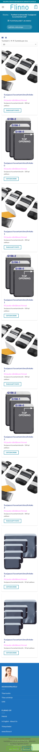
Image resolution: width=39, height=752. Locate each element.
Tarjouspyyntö (12, 110)
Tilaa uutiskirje (7, 697)
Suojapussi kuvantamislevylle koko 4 (18, 640)
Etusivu (5, 15)
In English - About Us (9, 721)
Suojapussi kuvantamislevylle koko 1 (18, 232)
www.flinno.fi (7, 731)
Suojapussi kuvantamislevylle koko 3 (18, 506)
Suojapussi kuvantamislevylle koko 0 (18, 96)
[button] (3, 7)
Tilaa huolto (6, 693)
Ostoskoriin (11, 179)
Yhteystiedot (6, 726)
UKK (3, 702)
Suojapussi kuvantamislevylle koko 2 (18, 369)
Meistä (4, 716)
